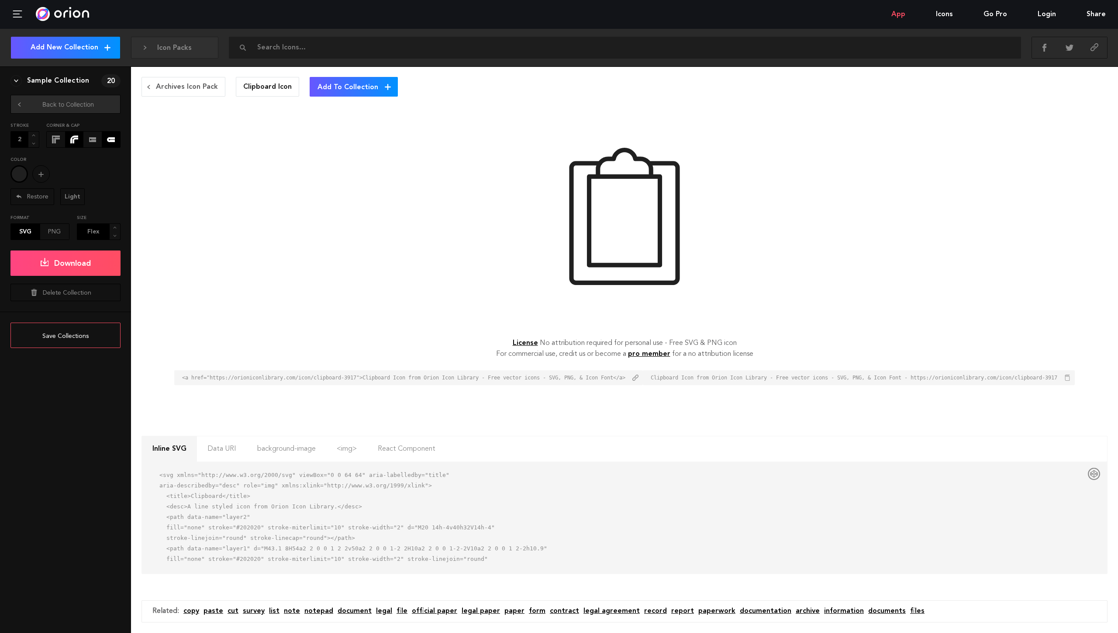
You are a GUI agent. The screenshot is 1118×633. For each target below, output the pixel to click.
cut (233, 611)
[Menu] (17, 14)
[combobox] (627, 47)
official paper (434, 611)
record (655, 611)
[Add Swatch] (41, 174)
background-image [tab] (286, 448)
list (274, 611)
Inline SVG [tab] (169, 448)
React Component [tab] (406, 448)
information (844, 611)
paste (213, 611)
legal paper (481, 611)
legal (384, 611)
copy (191, 611)
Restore (36, 197)
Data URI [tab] (221, 448)
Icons (944, 14)
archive (808, 611)
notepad (318, 611)
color (18, 159)
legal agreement (611, 611)
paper (514, 611)
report (682, 611)
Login (1047, 14)
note (292, 611)
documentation (765, 611)
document (355, 611)
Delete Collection (67, 293)
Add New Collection (64, 47)
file (402, 611)
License (525, 343)
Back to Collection (68, 104)
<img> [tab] (347, 448)
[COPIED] (1094, 47)
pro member (649, 354)
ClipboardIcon (267, 86)
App (898, 14)
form (537, 611)
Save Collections (65, 336)
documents (887, 611)
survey (254, 611)
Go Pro (995, 14)
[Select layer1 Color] (19, 174)
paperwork (716, 611)
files (917, 611)
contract (564, 611)
